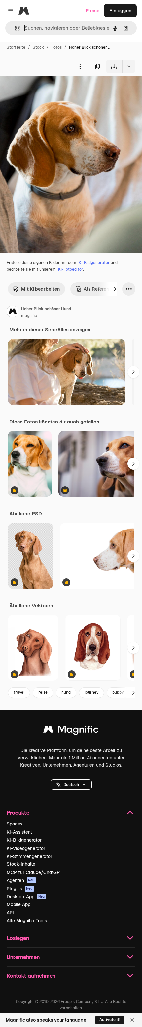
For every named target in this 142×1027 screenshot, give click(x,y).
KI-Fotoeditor (70, 269)
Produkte (18, 812)
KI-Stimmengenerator (29, 856)
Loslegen (18, 938)
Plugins (20, 889)
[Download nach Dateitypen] (128, 66)
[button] (71, 784)
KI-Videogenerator (26, 848)
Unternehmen (23, 956)
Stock (38, 47)
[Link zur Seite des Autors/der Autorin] (12, 312)
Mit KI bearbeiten (40, 289)
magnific (29, 315)
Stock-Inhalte (21, 864)
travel (19, 692)
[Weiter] (115, 289)
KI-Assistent (19, 832)
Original (42, 88)
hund (66, 692)
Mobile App (18, 904)
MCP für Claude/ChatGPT (34, 872)
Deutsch (71, 784)
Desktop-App (26, 896)
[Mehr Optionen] (80, 66)
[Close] (132, 1020)
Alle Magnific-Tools (27, 921)
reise (43, 692)
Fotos (56, 47)
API (10, 913)
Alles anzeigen (73, 330)
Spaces (14, 824)
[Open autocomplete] (15, 28)
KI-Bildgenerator (94, 262)
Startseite (16, 47)
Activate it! (109, 1019)
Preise (92, 11)
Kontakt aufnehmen (31, 975)
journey (91, 692)
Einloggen (120, 11)
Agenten (21, 880)
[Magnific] (71, 731)
